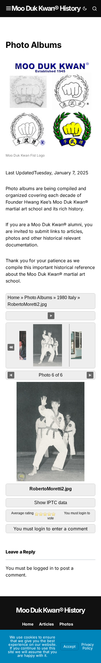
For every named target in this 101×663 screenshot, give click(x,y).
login (82, 513)
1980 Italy (66, 297)
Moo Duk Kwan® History (46, 8)
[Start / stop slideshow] (51, 315)
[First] (11, 347)
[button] (9, 8)
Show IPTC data (50, 502)
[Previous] (11, 375)
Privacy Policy (87, 646)
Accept (69, 646)
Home (14, 297)
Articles (46, 624)
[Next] (90, 375)
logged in (43, 568)
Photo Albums (38, 297)
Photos (66, 624)
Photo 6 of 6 (51, 375)
